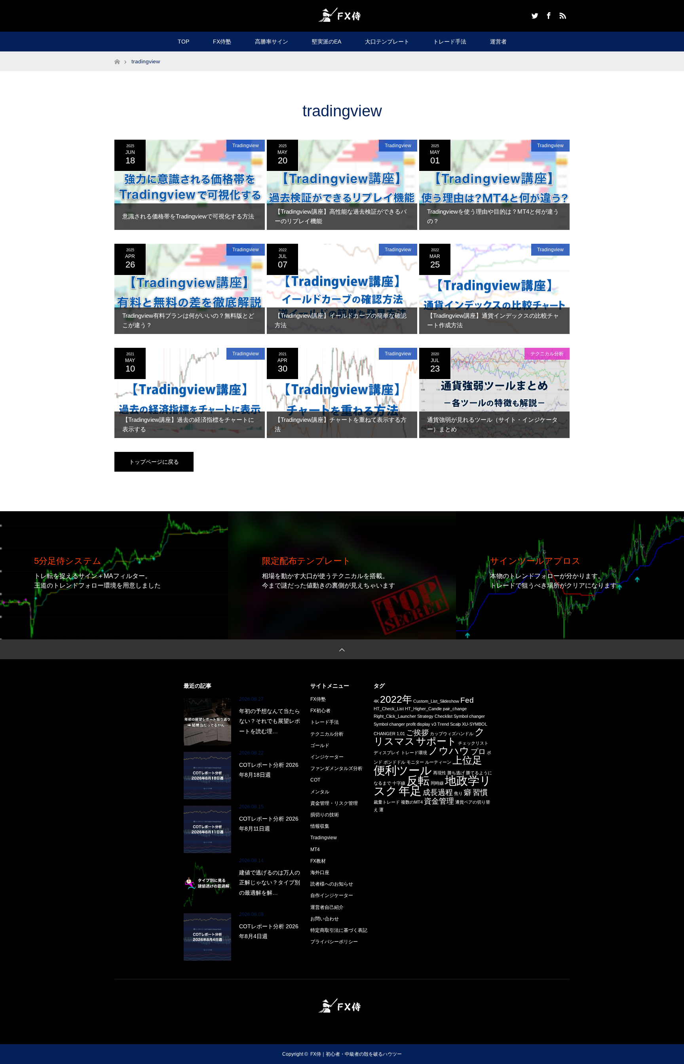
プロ (478, 751)
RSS (562, 14)
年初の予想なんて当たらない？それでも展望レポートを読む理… (269, 721)
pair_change (455, 708)
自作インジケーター (331, 895)
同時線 (437, 783)
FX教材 (318, 861)
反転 (418, 780)
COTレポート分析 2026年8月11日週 (268, 824)
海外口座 (319, 872)
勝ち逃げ (456, 772)
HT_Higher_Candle (423, 708)
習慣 (480, 792)
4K (376, 701)
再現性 (439, 772)
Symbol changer (469, 716)
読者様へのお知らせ (331, 884)
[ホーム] (117, 54)
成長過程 (438, 792)
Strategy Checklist (434, 716)
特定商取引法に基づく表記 (338, 930)
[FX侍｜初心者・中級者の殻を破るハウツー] (342, 15)
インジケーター (327, 757)
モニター (415, 762)
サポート (436, 741)
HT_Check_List (389, 708)
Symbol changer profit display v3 (405, 724)
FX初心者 (320, 710)
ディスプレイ (387, 752)
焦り (458, 793)
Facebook (548, 14)
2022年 (396, 699)
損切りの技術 (324, 814)
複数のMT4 (412, 802)
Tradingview (245, 145)
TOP (183, 41)
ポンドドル (394, 762)
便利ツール (403, 770)
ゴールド (319, 745)
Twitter (534, 14)
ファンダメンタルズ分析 (336, 768)
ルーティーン (438, 762)
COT (315, 780)
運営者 (498, 41)
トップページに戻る (154, 462)
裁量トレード (387, 802)
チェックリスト (473, 743)
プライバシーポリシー (334, 942)
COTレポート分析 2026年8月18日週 (268, 770)
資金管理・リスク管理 (334, 803)
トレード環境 (414, 752)
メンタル (319, 792)
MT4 (315, 849)
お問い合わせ (324, 919)
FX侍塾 (222, 41)
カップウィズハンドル (451, 733)
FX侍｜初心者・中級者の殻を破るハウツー (356, 1054)
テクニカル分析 (547, 354)
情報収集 (319, 826)
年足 (410, 790)
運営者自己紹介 (327, 907)
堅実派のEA (326, 41)
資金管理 (439, 801)
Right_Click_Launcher (395, 716)
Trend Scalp (449, 724)
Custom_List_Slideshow (436, 701)
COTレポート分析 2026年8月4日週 (268, 931)
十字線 (398, 783)
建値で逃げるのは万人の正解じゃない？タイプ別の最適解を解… (269, 882)
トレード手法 (449, 41)
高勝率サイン (271, 41)
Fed (467, 700)
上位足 (467, 760)
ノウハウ (448, 750)
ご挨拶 (417, 732)
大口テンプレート (387, 41)
